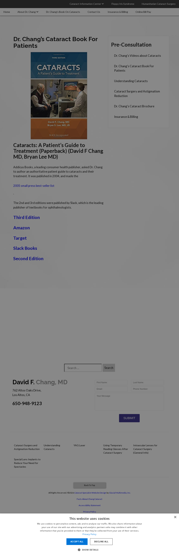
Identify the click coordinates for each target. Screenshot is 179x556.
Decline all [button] (101, 541)
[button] (89, 550)
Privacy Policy (89, 534)
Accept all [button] (77, 541)
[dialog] (89, 534)
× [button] (175, 517)
